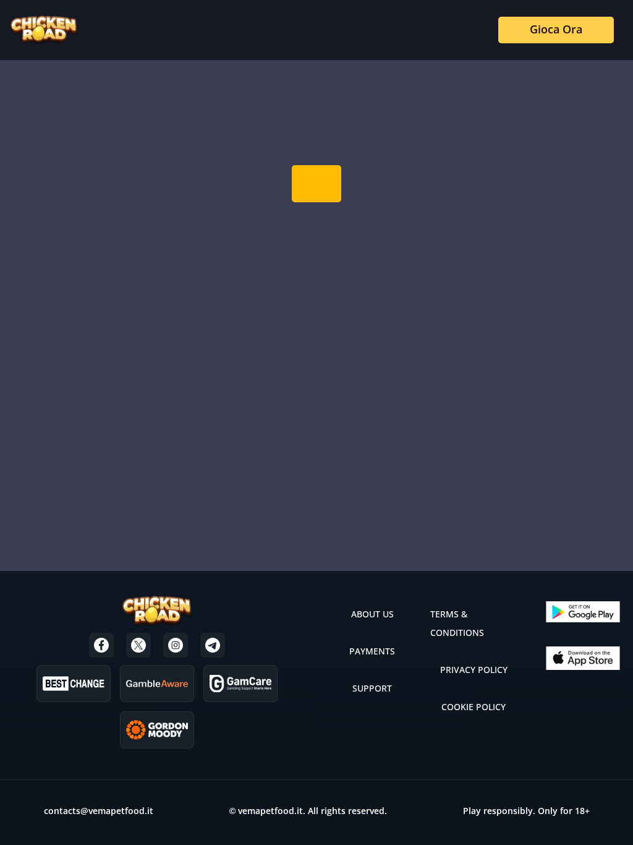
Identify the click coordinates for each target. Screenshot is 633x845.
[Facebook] (101, 645)
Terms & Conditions (457, 623)
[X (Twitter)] (138, 645)
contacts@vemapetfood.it (98, 811)
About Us (372, 614)
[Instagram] (175, 645)
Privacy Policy (474, 670)
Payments (372, 651)
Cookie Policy (473, 707)
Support (372, 688)
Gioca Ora (556, 29)
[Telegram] (212, 645)
